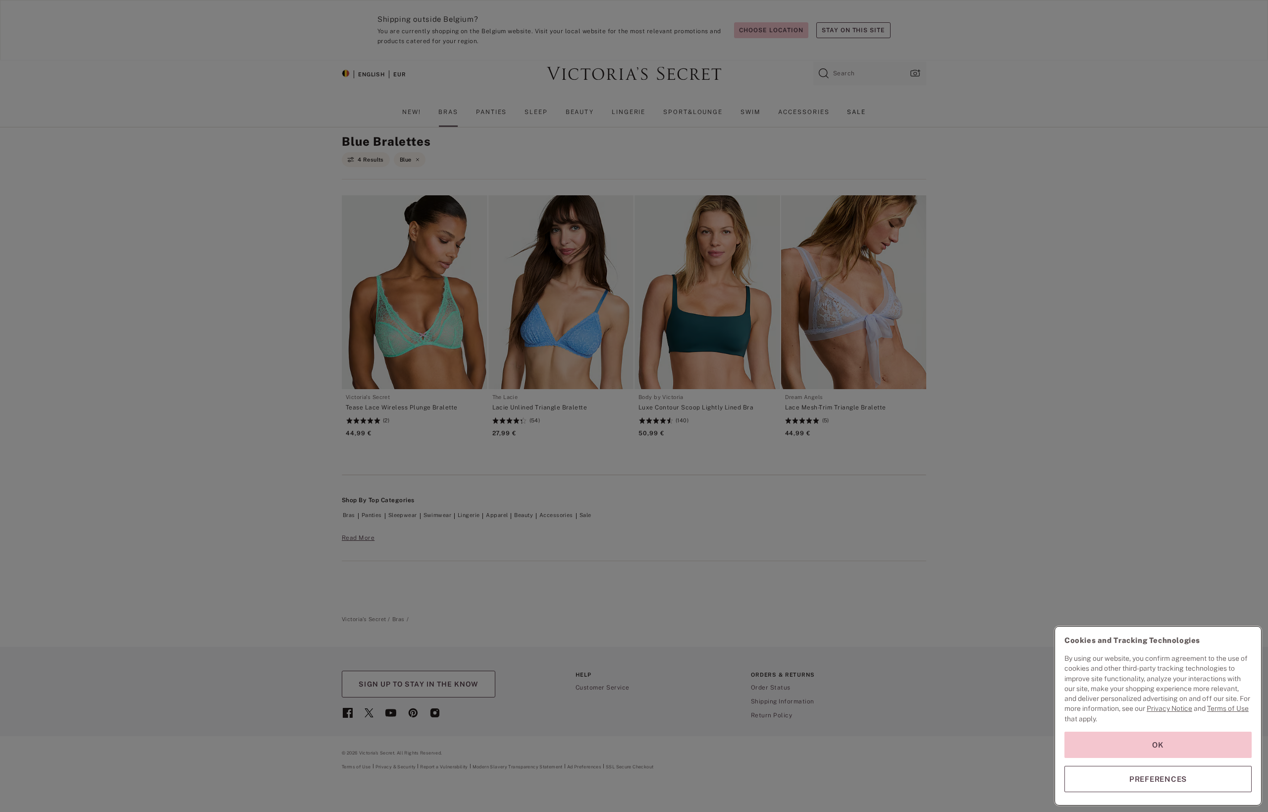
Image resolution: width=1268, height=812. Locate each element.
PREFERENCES (1158, 779)
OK (1158, 745)
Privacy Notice (1169, 708)
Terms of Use (1228, 708)
